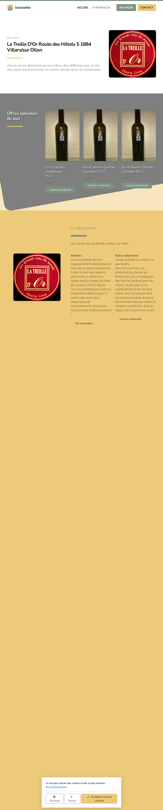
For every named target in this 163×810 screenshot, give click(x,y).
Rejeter (72, 800)
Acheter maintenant (60, 190)
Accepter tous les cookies (101, 798)
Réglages (54, 800)
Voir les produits (84, 323)
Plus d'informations (56, 786)
